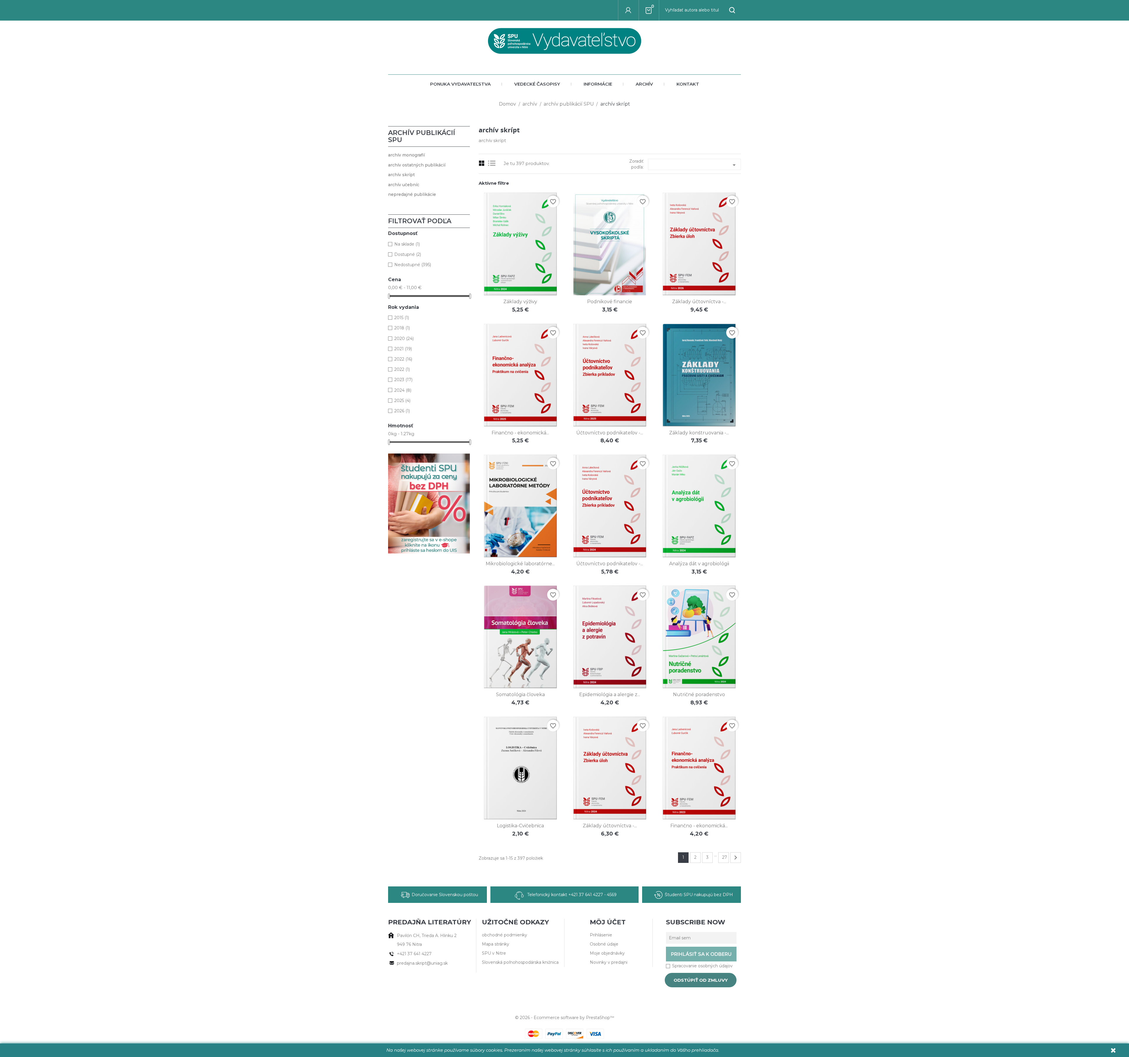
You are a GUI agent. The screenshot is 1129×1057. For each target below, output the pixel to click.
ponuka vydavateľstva (460, 84)
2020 (404, 338)
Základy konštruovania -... (699, 433)
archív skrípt (401, 174)
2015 (401, 317)
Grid (482, 163)
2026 (402, 411)
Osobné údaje (604, 944)
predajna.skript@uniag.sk (422, 963)
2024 (402, 390)
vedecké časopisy (537, 84)
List (493, 163)
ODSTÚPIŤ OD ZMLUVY (701, 980)
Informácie (598, 84)
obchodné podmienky (504, 935)
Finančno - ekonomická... (520, 433)
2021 (403, 348)
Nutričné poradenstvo (699, 694)
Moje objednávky (607, 953)
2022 (403, 359)
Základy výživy (520, 301)
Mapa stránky (495, 944)
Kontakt (688, 84)
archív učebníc (403, 184)
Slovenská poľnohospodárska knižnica (520, 962)
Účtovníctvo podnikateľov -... (609, 433)
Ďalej (735, 857)
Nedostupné (412, 264)
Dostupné (407, 254)
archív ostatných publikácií (416, 165)
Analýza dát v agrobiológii (699, 563)
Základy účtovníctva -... (699, 301)
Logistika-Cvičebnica (520, 825)
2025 (402, 400)
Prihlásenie (601, 935)
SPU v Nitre (494, 953)
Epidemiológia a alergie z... (609, 694)
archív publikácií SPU (421, 136)
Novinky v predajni (608, 962)
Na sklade (407, 244)
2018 (402, 328)
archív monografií (406, 155)
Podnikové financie (609, 301)
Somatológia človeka (520, 694)
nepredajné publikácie (412, 194)
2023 (403, 379)
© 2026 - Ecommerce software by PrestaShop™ (564, 1017)
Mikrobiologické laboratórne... (520, 563)
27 (724, 857)
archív (644, 84)
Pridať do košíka (514, 280)
